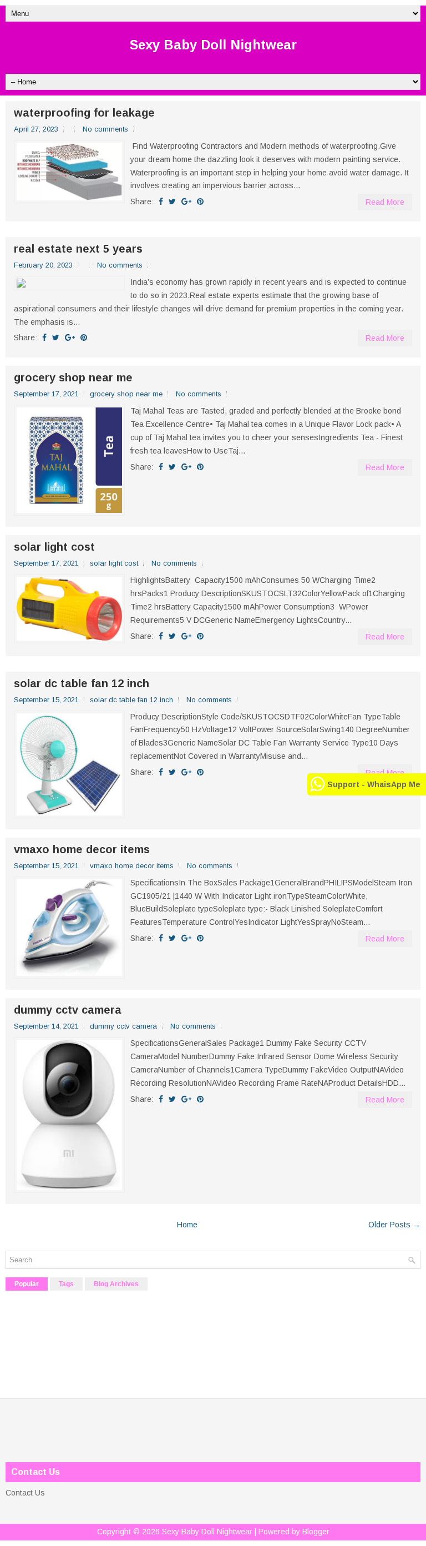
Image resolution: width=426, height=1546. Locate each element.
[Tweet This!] (172, 201)
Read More (385, 202)
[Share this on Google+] (186, 201)
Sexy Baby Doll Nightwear (213, 44)
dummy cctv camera (67, 1010)
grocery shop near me (73, 377)
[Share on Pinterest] (200, 201)
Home (187, 1224)
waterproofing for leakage (84, 113)
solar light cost (54, 547)
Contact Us (25, 1492)
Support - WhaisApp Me (373, 784)
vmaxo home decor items (82, 849)
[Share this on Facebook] (161, 201)
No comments (105, 129)
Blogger (315, 1531)
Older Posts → (394, 1224)
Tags (66, 1284)
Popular (26, 1284)
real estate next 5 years (78, 249)
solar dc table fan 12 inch (81, 683)
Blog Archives (116, 1284)
